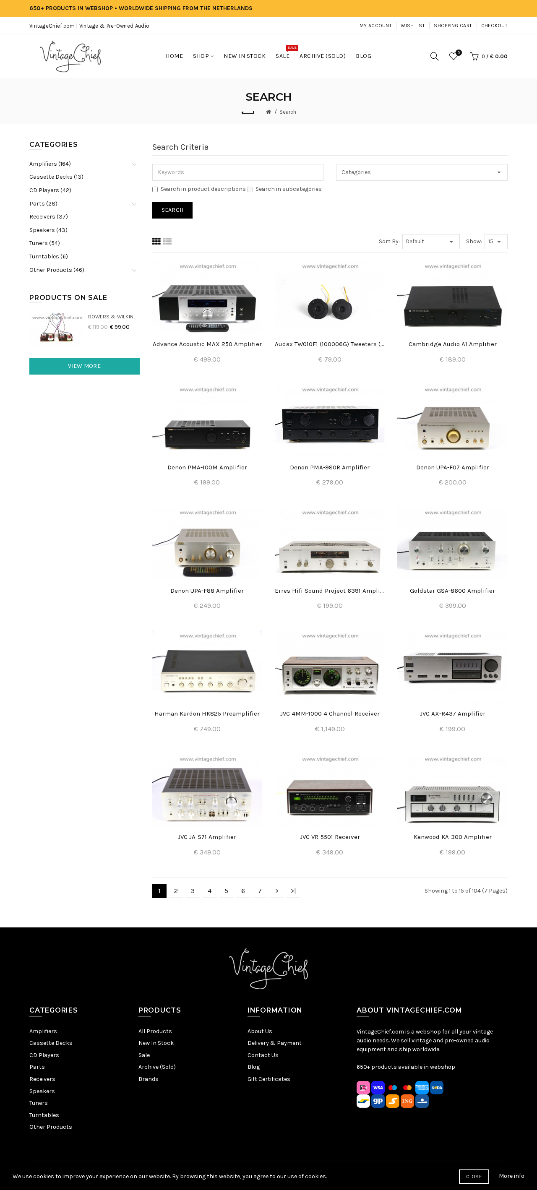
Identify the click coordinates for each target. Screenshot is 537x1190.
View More (84, 366)
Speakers (42, 1091)
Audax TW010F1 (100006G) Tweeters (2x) (330, 344)
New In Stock (156, 1043)
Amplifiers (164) (50, 163)
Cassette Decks (51, 1043)
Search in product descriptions (203, 189)
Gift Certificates (269, 1079)
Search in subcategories (288, 189)
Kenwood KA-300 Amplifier (453, 837)
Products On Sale (68, 298)
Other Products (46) (56, 269)
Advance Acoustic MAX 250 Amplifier (207, 344)
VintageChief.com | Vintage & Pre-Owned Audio (89, 26)
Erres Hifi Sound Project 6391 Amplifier (330, 590)
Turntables (44, 1115)
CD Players (44, 1055)
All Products (155, 1031)
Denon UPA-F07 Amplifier (452, 467)
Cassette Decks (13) (56, 176)
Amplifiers (43, 1031)
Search (287, 112)
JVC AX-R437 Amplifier (452, 713)
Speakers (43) (48, 230)
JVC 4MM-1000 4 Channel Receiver (330, 713)
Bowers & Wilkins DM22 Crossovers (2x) (114, 316)
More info (511, 1176)
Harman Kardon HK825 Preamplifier (207, 713)
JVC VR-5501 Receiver (330, 837)
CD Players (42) (50, 190)
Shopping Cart (453, 26)
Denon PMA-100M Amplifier (207, 467)
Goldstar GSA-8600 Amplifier (452, 590)
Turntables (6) (48, 256)
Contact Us (263, 1055)
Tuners (38, 1103)
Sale (144, 1055)
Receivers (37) (48, 216)
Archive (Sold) (157, 1066)
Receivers (42, 1079)
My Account (376, 26)
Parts (37, 1066)
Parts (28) (43, 203)
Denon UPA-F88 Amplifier (207, 590)
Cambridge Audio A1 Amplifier (453, 344)
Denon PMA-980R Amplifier (330, 467)
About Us (260, 1031)
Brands (148, 1079)
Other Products (50, 1126)
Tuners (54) (44, 243)
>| (293, 891)
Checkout (494, 26)
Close (474, 1177)
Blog (254, 1066)
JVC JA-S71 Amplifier (207, 837)
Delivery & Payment (275, 1043)
